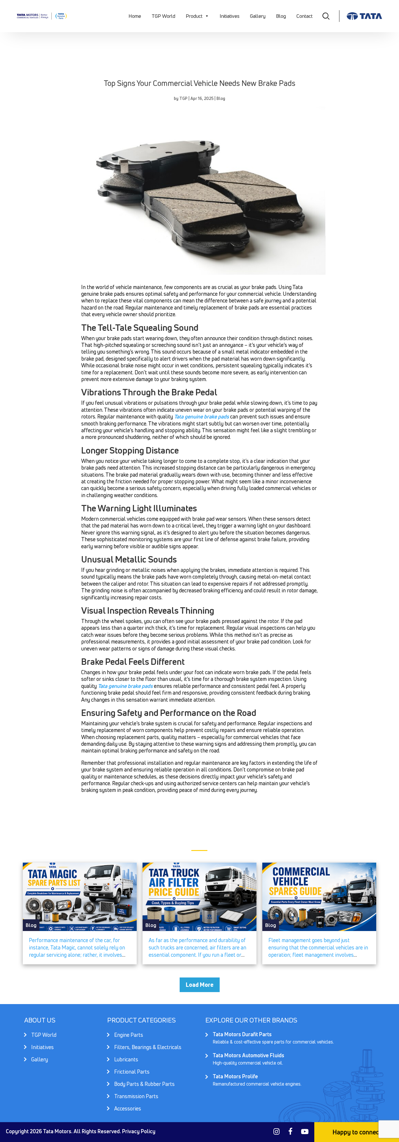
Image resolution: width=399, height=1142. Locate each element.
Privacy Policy (138, 1131)
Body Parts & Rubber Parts (144, 1084)
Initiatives (230, 16)
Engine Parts (128, 1035)
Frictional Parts (132, 1072)
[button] (206, 16)
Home (135, 16)
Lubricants (126, 1060)
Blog (281, 16)
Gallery (258, 16)
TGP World (163, 16)
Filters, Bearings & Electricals (147, 1048)
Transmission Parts (136, 1097)
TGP (183, 98)
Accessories (127, 1108)
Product (194, 16)
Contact (304, 16)
